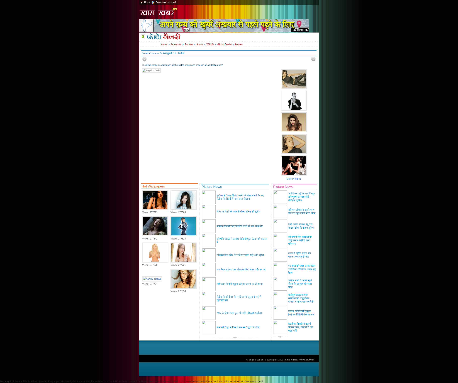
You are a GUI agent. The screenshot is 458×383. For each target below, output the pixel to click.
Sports (199, 44)
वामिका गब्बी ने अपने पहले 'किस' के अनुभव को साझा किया (300, 284)
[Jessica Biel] (155, 235)
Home (147, 2)
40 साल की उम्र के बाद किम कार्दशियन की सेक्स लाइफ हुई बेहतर (302, 269)
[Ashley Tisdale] (152, 279)
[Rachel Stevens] (183, 288)
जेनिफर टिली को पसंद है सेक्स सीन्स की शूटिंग (238, 211)
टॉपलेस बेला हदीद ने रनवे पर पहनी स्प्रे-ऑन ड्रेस (240, 255)
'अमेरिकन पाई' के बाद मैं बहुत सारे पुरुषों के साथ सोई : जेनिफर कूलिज (301, 197)
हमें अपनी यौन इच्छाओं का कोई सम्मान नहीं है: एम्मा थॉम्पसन (300, 240)
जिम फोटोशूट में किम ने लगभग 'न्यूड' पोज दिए (238, 327)
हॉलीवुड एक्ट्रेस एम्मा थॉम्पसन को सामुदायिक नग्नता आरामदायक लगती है (300, 298)
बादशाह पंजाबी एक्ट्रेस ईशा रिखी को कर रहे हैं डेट (240, 226)
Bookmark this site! (166, 2)
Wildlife (210, 44)
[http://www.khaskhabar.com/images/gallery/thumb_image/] (144, 61)
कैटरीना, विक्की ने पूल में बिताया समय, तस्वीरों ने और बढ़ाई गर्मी (300, 327)
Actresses (176, 44)
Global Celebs (224, 44)
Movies (239, 44)
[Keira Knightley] (183, 261)
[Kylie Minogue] (183, 235)
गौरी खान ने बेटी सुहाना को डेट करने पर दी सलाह (240, 284)
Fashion (189, 44)
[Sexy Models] (155, 261)
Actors (163, 44)
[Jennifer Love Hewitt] (183, 209)
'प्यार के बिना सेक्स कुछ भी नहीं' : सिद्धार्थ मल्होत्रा (239, 313)
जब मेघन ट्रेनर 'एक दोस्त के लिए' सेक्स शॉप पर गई (241, 269)
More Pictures (293, 178)
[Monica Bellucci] (155, 209)
